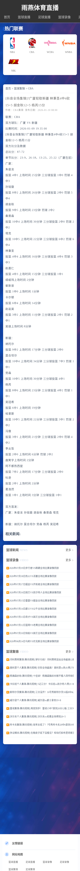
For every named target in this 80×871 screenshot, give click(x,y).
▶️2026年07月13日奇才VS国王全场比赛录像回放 (31, 617)
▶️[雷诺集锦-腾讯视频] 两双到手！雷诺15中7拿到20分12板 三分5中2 (40, 708)
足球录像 (64, 862)
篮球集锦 (19, 88)
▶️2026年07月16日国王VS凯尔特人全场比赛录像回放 (33, 592)
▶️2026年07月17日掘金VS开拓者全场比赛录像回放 (32, 584)
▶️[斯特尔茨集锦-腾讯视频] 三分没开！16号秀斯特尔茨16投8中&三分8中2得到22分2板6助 (40, 692)
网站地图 (17, 854)
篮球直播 (24, 17)
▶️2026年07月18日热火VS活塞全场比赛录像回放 (31, 576)
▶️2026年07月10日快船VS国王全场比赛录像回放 (31, 633)
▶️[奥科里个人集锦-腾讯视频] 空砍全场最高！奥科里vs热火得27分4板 (40, 667)
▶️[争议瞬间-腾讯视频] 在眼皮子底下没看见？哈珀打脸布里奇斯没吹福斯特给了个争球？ (40, 733)
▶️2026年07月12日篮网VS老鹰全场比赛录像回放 (31, 625)
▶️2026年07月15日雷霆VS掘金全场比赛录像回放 (31, 600)
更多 (68, 550)
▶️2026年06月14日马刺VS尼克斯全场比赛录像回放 (32, 641)
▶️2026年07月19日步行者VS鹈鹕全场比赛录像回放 (32, 568)
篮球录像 (64, 17)
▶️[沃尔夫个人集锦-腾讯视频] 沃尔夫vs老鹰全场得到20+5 (36, 716)
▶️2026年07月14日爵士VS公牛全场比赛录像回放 (31, 608)
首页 (7, 17)
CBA (30, 88)
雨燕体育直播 (40, 7)
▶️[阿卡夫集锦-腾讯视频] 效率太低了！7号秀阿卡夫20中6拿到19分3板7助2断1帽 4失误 (40, 724)
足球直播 (44, 17)
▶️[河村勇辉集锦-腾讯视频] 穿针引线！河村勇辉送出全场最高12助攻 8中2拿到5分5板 (40, 659)
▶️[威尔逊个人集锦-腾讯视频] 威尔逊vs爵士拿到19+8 (33, 700)
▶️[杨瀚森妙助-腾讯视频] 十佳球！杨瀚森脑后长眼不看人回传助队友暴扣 (40, 676)
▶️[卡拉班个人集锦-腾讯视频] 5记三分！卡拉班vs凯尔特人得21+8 (40, 684)
